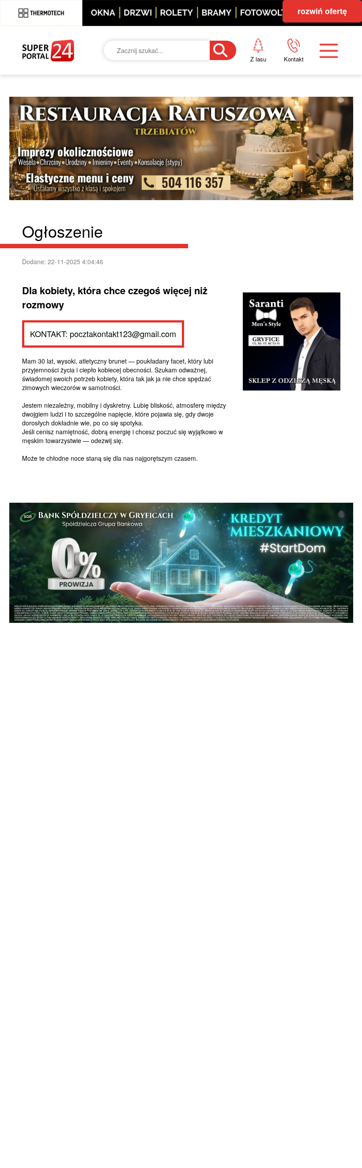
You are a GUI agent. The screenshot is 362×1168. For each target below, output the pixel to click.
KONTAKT (289, 98)
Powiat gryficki (180, 105)
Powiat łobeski (179, 148)
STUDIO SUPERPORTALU (194, 277)
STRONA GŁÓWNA (69, 105)
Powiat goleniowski (191, 191)
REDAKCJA (291, 129)
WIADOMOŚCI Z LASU (189, 233)
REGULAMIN (295, 159)
